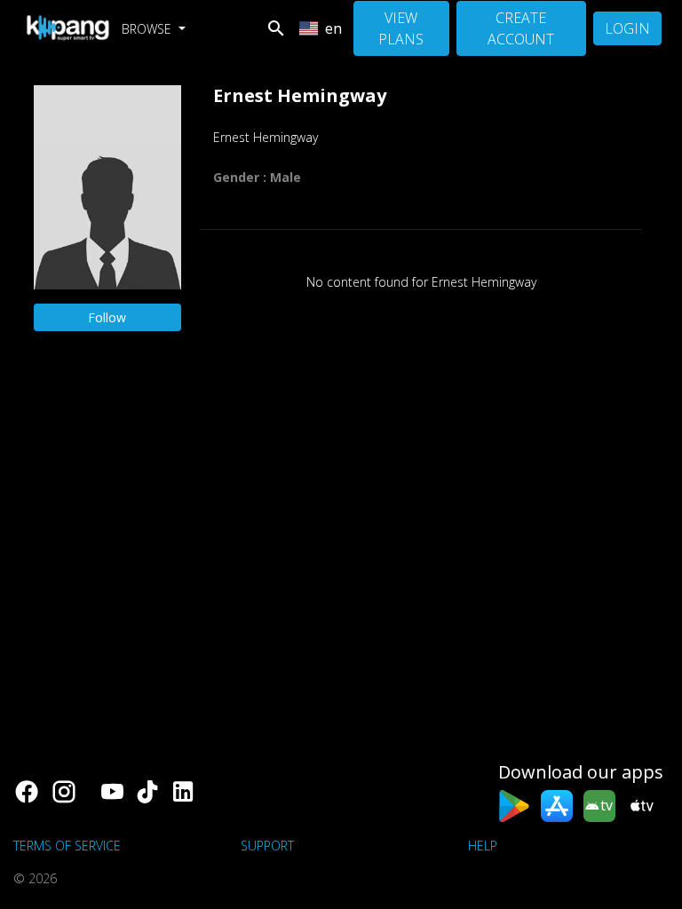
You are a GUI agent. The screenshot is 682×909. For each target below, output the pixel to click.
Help (482, 845)
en (333, 28)
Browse (148, 28)
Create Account (521, 28)
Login (627, 28)
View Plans (401, 28)
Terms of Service (67, 845)
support (267, 845)
